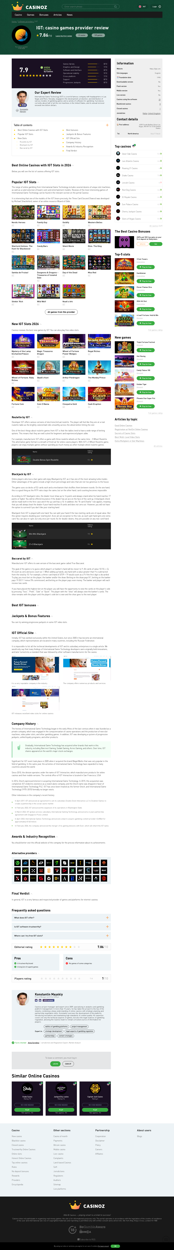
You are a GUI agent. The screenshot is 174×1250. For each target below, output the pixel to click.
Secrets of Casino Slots (125, 433)
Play (27, 1110)
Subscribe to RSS (87, 1239)
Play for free (24, 216)
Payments (57, 1140)
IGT (13, 225)
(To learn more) (103, 1246)
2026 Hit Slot (142, 301)
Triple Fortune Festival (146, 342)
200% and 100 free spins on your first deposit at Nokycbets (149, 238)
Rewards (15, 1175)
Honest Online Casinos (21, 1158)
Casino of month (60, 1136)
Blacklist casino (19, 1140)
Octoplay (140, 318)
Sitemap (57, 1184)
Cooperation (100, 1136)
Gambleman (141, 273)
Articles (58, 14)
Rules (14, 1167)
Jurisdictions (58, 1171)
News (70, 14)
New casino (17, 1136)
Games (30, 14)
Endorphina (141, 262)
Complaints (58, 1158)
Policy (98, 1145)
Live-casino (58, 1153)
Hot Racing (141, 356)
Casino (18, 14)
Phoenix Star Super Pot (146, 398)
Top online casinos (19, 1162)
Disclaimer (100, 1140)
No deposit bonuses (20, 1171)
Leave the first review (64, 36)
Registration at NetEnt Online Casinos (131, 429)
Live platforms (59, 1189)
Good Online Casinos (123, 425)
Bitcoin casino (59, 1145)
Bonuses (43, 14)
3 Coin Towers (142, 259)
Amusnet (140, 345)
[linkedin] (40, 1000)
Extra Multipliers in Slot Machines (129, 441)
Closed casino (18, 1145)
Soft (55, 1167)
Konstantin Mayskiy (24, 110)
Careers (98, 1149)
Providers (16, 1180)
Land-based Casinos (62, 1162)
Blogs (139, 1136)
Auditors (57, 1180)
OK (115, 1246)
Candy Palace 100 (143, 370)
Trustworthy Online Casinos (23, 1149)
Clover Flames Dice (144, 287)
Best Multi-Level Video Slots (127, 437)
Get (156, 244)
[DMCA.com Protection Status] (85, 1232)
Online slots (17, 1153)
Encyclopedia (17, 1184)
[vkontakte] (36, 1000)
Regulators (58, 1175)
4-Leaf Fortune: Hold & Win (147, 315)
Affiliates (99, 1153)
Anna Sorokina (33, 1043)
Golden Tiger (142, 384)
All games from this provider (61, 312)
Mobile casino (59, 1149)
